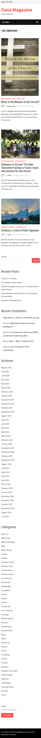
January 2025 (6, 444)
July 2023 (5, 516)
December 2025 (7, 399)
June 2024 (5, 472)
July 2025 (5, 420)
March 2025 (6, 436)
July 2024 (5, 468)
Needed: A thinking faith (11, 300)
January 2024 (6, 492)
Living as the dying (8, 278)
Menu (7, 22)
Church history (7, 570)
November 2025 (7, 403)
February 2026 (7, 391)
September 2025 (8, 412)
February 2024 (7, 488)
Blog (3, 546)
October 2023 (6, 504)
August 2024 (6, 464)
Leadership (5, 606)
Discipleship (6, 586)
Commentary (6, 578)
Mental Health (7, 618)
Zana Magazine (16, 10)
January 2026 (6, 395)
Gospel (4, 598)
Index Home (8, 317)
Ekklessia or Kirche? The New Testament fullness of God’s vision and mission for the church (20, 168)
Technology (6, 683)
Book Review (6, 99)
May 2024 (5, 476)
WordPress (5, 734)
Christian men (6, 566)
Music (3, 634)
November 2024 (7, 452)
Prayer (4, 650)
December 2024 (7, 448)
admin (9, 175)
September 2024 (8, 460)
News (3, 638)
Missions (4, 622)
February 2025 (7, 440)
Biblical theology (8, 542)
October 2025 (6, 408)
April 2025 (5, 432)
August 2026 (6, 367)
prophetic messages (9, 671)
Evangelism (6, 590)
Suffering (4, 679)
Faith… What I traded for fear (21, 341)
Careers (4, 554)
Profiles (4, 662)
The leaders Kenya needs (11, 282)
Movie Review (6, 630)
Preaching (5, 654)
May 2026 (5, 379)
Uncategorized (7, 687)
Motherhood (6, 626)
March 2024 (6, 484)
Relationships (6, 675)
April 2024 (5, 480)
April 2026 (5, 383)
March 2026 (6, 387)
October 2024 (6, 456)
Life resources (20, 161)
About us (4, 534)
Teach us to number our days (27, 317)
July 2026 (5, 371)
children (4, 558)
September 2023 (8, 508)
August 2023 (6, 512)
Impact (4, 602)
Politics (4, 646)
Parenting (5, 642)
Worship (4, 691)
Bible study (5, 538)
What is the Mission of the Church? (20, 102)
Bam (14, 734)
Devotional (5, 582)
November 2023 (7, 500)
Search (4, 256)
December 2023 (7, 496)
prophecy (5, 666)
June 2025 (5, 424)
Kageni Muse (11, 106)
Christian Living (7, 562)
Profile (4, 658)
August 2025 (6, 416)
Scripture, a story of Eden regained (19, 230)
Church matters (18, 99)
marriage (5, 614)
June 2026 (5, 375)
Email (3, 706)
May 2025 (5, 428)
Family (3, 594)
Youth (3, 695)
